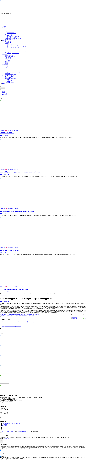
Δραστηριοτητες (5, 64)
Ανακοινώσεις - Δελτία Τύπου (13, 286)
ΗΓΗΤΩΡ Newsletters (9, 55)
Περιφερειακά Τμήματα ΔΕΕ (10, 39)
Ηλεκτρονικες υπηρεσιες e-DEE (8, 75)
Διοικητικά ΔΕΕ (8, 57)
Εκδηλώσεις (7, 65)
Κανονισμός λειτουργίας (11, 33)
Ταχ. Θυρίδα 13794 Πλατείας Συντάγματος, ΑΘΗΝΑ (12, 423)
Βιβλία (8, 79)
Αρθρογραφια (7, 68)
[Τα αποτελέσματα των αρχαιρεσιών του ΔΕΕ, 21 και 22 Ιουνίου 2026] (20, 167)
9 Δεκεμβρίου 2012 (6, 301)
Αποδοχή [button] (1, 438)
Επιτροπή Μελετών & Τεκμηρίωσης (14, 47)
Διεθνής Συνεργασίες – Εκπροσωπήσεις (12, 72)
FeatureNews (2, 130)
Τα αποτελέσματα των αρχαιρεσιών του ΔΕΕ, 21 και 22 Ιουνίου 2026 (20, 172)
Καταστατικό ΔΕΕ (10, 32)
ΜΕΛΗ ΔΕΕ (4, 40)
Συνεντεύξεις (7, 59)
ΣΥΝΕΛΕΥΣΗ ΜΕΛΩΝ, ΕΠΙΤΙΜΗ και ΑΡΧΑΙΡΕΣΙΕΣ (17, 211)
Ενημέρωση (4, 54)
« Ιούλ (1, 418)
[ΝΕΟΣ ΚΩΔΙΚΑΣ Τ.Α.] (20, 128)
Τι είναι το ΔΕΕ (7, 28)
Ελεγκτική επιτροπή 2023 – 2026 (13, 36)
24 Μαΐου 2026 (5, 213)
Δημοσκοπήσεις (8, 81)
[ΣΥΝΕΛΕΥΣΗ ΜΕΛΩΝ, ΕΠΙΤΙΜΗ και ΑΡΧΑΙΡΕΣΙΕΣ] (20, 206)
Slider (6, 130)
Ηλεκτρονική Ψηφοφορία (9, 82)
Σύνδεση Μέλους (8, 77)
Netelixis (20, 431)
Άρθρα (3, 92)
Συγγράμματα (9, 80)
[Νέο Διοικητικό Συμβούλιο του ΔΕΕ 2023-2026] (20, 284)
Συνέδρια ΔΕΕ (7, 69)
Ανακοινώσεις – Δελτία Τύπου (10, 56)
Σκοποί (6, 29)
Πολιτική (6, 63)
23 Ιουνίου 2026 (5, 174)
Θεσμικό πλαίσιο (8, 30)
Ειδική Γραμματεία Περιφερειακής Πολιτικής (13, 38)
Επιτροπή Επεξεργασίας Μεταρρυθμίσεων (15, 48)
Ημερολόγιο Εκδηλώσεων (10, 66)
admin (1, 135)
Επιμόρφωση (7, 73)
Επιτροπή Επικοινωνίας (11, 44)
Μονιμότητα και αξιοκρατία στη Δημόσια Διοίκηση (11, 326)
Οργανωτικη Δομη (8, 34)
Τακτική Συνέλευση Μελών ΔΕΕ (9, 250)
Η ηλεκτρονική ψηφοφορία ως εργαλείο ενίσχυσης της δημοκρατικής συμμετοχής (17, 321)
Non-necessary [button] (2, 455)
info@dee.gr (4, 425)
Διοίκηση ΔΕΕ (9, 35)
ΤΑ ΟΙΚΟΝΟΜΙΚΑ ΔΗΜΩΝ (8, 323)
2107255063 (4, 424)
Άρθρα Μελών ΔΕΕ (8, 61)
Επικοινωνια (4, 83)
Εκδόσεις (6, 67)
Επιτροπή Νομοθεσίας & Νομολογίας (14, 49)
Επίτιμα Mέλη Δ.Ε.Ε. (9, 42)
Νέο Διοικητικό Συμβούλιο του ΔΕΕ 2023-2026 (14, 289)
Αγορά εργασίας (8, 52)
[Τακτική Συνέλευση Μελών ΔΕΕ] (20, 245)
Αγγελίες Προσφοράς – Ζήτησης (13, 53)
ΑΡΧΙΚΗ (4, 26)
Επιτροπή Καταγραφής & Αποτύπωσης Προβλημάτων (17, 46)
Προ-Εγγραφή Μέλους (9, 76)
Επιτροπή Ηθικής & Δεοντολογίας (13, 45)
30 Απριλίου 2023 (5, 291)
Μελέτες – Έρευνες (8, 58)
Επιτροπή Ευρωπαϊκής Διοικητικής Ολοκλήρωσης (16, 50)
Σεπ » (6, 418)
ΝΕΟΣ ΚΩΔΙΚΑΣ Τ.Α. (7, 133)
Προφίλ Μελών (8, 41)
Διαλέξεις (6, 70)
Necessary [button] (2, 449)
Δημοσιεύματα (7, 60)
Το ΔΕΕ (3, 27)
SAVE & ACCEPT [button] (3, 459)
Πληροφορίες (6, 438)
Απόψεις (6, 62)
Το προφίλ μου (5, 93)
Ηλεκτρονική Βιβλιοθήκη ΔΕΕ (10, 78)
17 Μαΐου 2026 (5, 252)
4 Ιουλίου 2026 (5, 135)
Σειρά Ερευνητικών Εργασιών (10, 74)
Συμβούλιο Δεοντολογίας (11, 37)
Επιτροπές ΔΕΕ (7, 43)
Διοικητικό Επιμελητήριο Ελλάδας (6, 431)
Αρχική (3, 91)
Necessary (3, 450)
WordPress (24, 431)
